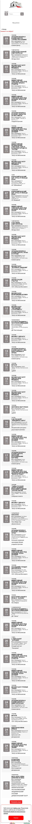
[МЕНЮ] (6, 13)
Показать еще (16, 802)
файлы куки (16, 808)
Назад (4, 29)
